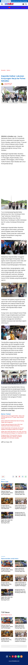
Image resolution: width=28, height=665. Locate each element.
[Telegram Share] (22, 476)
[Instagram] (15, 656)
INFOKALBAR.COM (8, 83)
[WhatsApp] (18, 656)
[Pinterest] (13, 656)
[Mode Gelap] (23, 4)
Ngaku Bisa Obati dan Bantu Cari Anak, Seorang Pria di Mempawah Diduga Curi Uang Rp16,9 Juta (13, 432)
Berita (2, 73)
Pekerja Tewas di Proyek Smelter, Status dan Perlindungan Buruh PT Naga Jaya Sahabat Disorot (12, 417)
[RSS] (21, 656)
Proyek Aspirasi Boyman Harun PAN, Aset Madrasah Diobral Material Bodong (11, 425)
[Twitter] (10, 656)
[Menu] (2, 4)
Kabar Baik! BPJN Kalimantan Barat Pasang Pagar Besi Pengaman (12, 421)
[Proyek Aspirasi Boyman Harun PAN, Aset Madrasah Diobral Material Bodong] (7, 501)
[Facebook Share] (13, 476)
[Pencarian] (26, 4)
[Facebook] (7, 656)
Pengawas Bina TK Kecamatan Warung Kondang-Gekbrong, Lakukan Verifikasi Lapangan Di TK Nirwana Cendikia (11, 436)
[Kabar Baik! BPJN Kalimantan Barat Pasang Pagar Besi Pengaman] (21, 486)
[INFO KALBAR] (9, 4)
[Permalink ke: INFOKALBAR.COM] (2, 84)
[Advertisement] (14, 24)
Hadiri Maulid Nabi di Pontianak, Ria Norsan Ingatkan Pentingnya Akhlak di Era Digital (12, 428)
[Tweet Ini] (16, 476)
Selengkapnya (13, 646)
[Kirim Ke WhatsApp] (25, 476)
